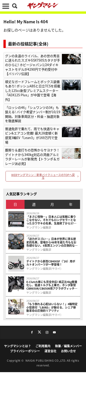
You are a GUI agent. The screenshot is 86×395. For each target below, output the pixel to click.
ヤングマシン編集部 (38, 227)
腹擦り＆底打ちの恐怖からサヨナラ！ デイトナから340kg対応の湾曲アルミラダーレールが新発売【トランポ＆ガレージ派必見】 (32, 157)
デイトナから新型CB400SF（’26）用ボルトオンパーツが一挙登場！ (50, 263)
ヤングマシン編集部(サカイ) (43, 268)
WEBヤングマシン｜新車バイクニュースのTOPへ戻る (43, 176)
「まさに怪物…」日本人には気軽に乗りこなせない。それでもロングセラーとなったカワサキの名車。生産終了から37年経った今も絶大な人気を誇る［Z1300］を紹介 (51, 220)
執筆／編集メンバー (68, 346)
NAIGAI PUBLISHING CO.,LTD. (46, 360)
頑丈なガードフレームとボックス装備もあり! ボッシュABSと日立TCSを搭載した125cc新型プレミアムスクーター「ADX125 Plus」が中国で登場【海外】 (32, 91)
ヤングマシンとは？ (17, 346)
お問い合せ (68, 351)
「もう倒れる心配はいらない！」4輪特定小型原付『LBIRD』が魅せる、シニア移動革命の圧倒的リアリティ (52, 307)
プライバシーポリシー (25, 351)
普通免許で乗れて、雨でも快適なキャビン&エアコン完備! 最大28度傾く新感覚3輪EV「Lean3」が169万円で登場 (32, 135)
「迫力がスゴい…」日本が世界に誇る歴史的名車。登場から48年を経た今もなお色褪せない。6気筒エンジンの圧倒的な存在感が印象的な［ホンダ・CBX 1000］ (52, 242)
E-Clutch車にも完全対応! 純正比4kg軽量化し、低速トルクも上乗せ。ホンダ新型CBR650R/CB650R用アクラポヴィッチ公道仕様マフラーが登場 (51, 285)
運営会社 (50, 351)
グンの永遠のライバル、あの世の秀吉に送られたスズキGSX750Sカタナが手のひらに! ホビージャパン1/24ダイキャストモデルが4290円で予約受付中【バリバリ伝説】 (32, 65)
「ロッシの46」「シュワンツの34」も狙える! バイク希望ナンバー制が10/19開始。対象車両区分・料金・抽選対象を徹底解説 (32, 114)
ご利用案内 (43, 346)
